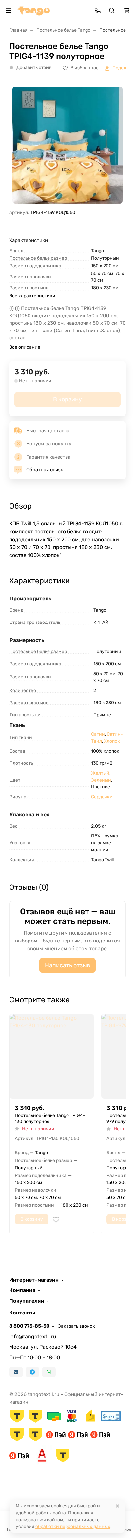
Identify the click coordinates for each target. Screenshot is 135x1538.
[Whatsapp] (49, 1372)
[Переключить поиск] (112, 10)
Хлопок (112, 741)
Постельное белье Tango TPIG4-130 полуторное (50, 1118)
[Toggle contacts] (98, 10)
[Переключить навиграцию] (8, 10)
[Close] (117, 1505)
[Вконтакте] (16, 1372)
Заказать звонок (76, 1326)
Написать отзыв (67, 965)
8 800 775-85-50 (29, 1326)
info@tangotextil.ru (32, 1336)
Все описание (24, 347)
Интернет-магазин (34, 1280)
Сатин (98, 734)
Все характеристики (32, 296)
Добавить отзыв (34, 67)
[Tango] (33, 10)
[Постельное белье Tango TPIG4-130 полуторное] (52, 1056)
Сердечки (102, 797)
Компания (22, 1290)
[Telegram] (32, 1372)
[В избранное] (56, 1219)
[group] (67, 145)
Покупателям (26, 1301)
